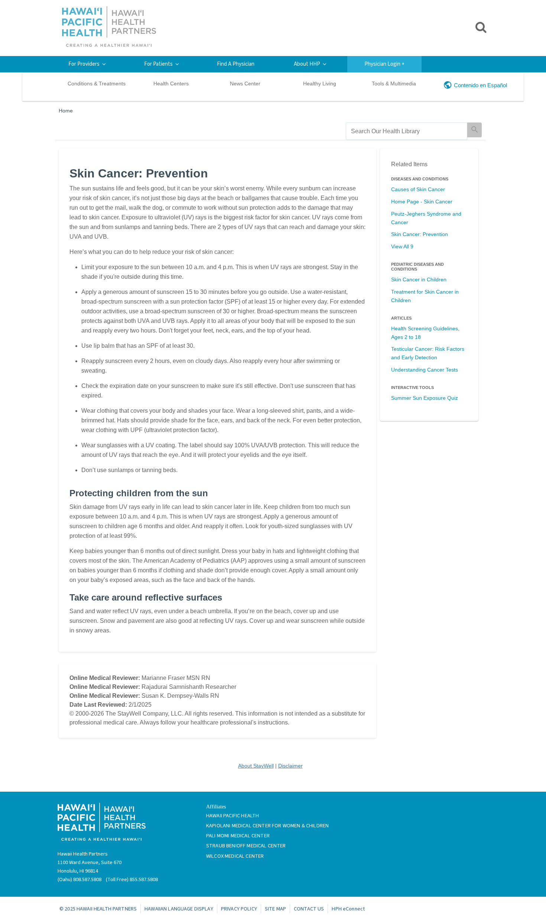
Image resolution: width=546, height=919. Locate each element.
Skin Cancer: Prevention (419, 234)
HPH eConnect (348, 909)
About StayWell (256, 766)
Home (66, 111)
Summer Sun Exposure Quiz (424, 398)
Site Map (275, 909)
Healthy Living (319, 83)
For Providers (84, 64)
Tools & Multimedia (394, 83)
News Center (245, 83)
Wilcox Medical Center (235, 856)
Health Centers (171, 83)
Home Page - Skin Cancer (421, 202)
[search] (406, 131)
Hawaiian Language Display (178, 909)
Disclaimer (290, 766)
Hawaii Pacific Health (232, 816)
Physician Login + (384, 64)
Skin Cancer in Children (418, 279)
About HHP (307, 64)
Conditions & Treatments (97, 83)
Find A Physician (235, 64)
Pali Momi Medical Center (238, 836)
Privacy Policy (239, 909)
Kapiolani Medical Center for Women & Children (267, 826)
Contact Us (309, 909)
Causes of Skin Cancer (418, 189)
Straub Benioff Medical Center (246, 846)
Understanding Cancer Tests (424, 370)
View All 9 (402, 246)
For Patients (158, 64)
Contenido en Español (480, 85)
